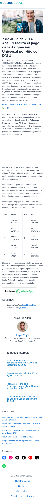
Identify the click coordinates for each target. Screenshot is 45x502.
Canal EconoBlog (29, 305)
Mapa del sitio (22, 491)
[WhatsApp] (3, 108)
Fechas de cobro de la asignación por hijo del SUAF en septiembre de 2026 (22, 362)
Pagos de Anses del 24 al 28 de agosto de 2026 (22, 374)
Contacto (22, 486)
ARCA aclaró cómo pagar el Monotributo (17, 437)
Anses (4, 104)
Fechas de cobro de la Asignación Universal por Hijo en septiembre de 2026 (22, 386)
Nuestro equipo (22, 481)
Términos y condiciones (22, 496)
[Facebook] (8, 108)
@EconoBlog (24, 308)
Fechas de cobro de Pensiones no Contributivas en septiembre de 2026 (22, 398)
